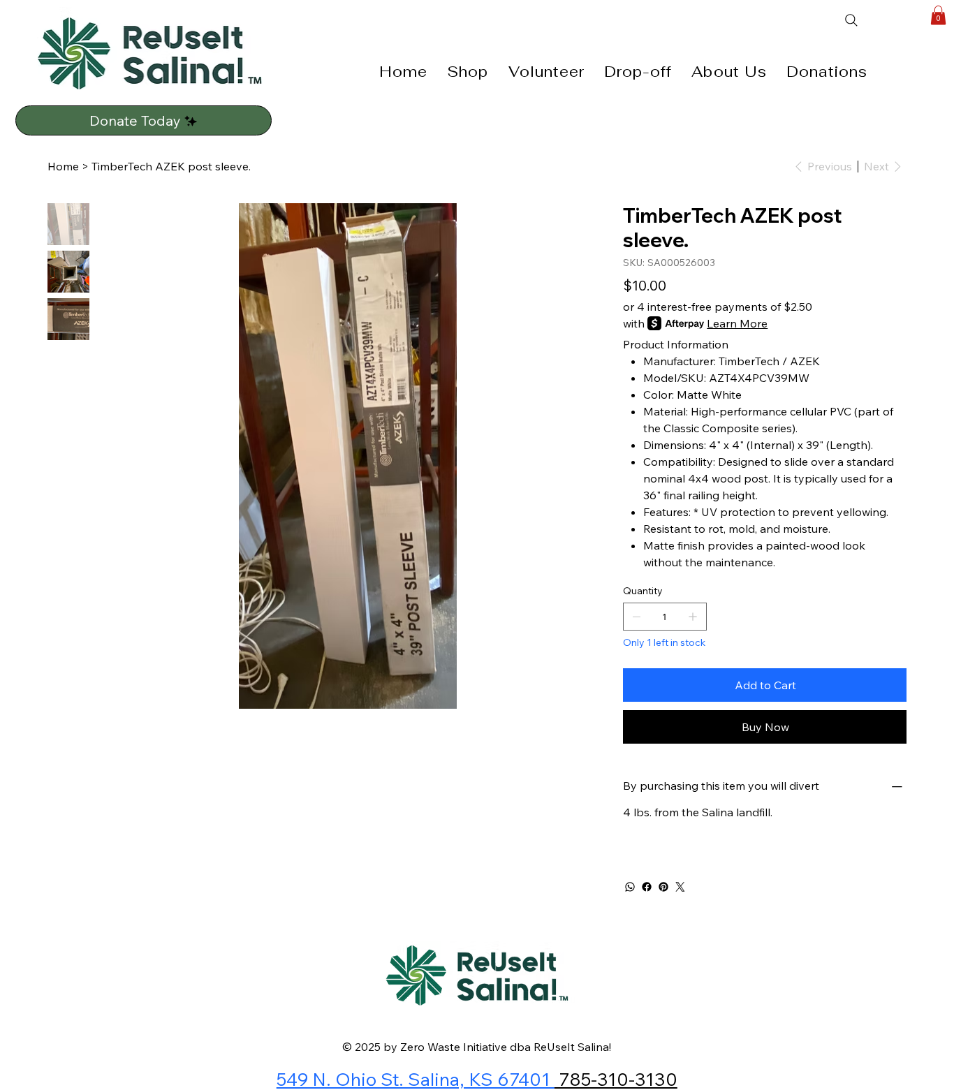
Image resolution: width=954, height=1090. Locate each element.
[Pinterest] (663, 887)
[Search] (880, 20)
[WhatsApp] (630, 887)
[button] (938, 15)
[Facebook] (647, 887)
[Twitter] (680, 887)
